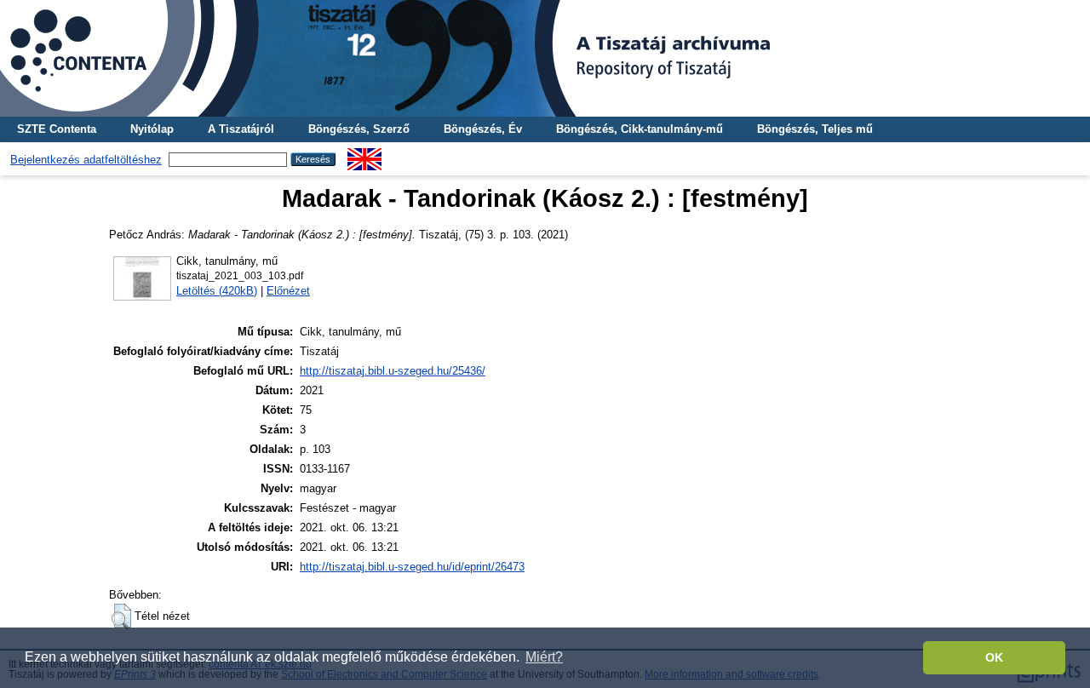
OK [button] (994, 657)
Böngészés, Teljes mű (815, 129)
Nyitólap (152, 129)
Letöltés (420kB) (216, 290)
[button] (121, 616)
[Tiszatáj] (545, 58)
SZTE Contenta (56, 129)
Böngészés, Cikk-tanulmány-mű (639, 129)
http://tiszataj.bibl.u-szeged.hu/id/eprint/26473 (412, 566)
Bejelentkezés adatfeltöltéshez (86, 159)
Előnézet (288, 290)
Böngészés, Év (483, 129)
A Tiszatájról (241, 129)
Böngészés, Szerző (359, 129)
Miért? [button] (544, 657)
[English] (364, 154)
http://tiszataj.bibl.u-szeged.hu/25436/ (392, 370)
